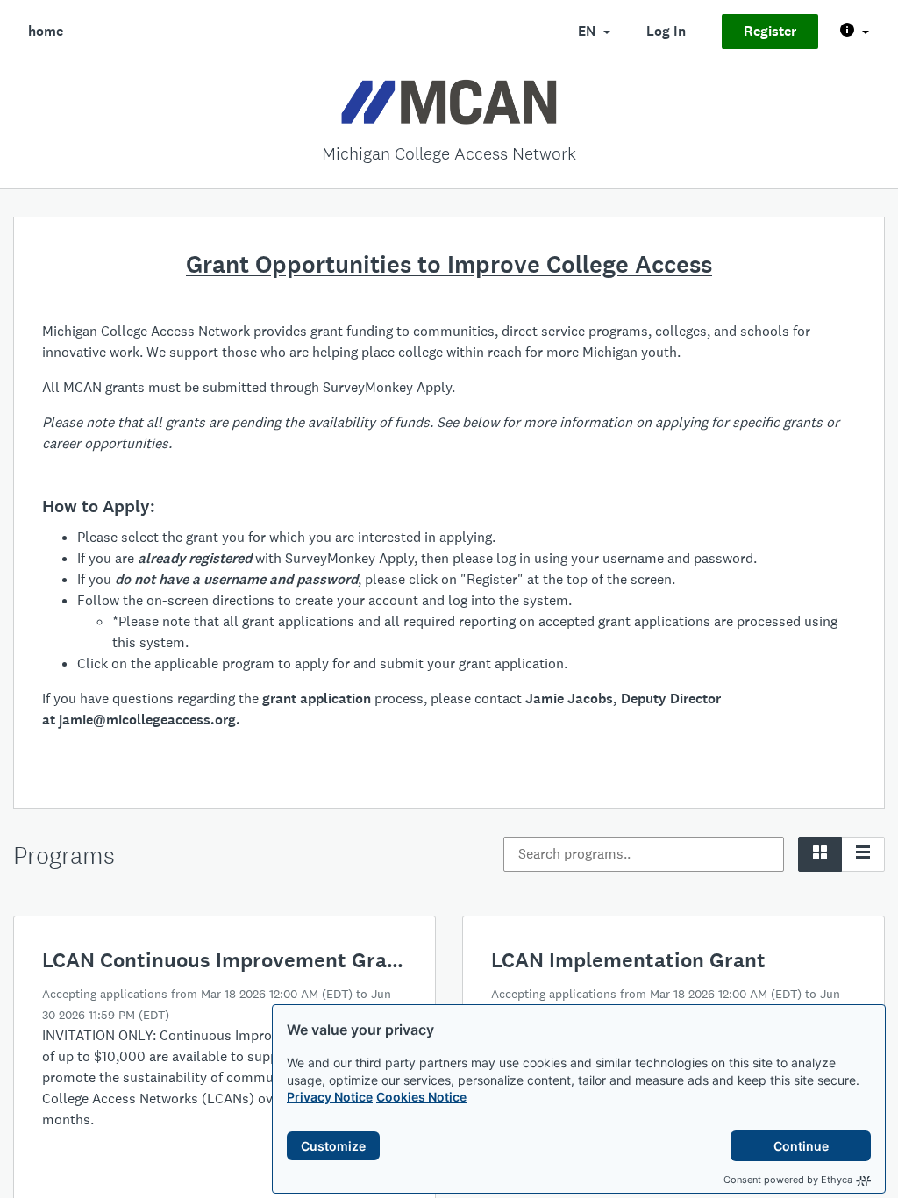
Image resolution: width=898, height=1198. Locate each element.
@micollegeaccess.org (164, 719)
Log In (666, 31)
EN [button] (588, 31)
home (45, 31)
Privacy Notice (330, 1096)
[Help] (854, 31)
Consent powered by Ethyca (787, 1179)
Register (770, 31)
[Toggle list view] (863, 854)
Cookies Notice (421, 1096)
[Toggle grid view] (820, 854)
